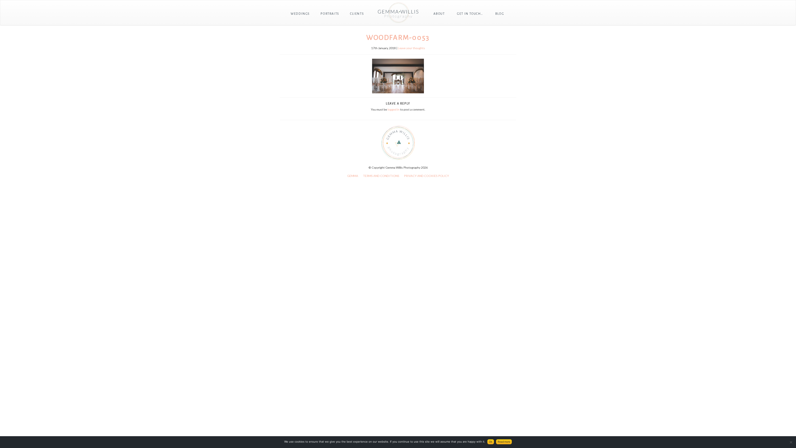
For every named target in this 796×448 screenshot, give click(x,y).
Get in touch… (470, 13)
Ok (490, 441)
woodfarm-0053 (398, 37)
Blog (499, 13)
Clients (357, 13)
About (439, 13)
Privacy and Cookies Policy (426, 176)
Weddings (300, 13)
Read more (504, 441)
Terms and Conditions (381, 176)
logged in (393, 109)
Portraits (329, 13)
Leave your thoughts (411, 48)
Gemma (352, 176)
